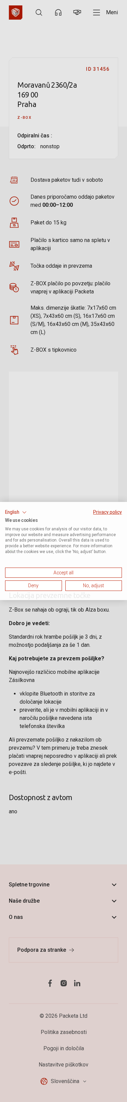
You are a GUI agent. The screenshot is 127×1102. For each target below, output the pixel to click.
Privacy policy (107, 512)
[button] (16, 512)
